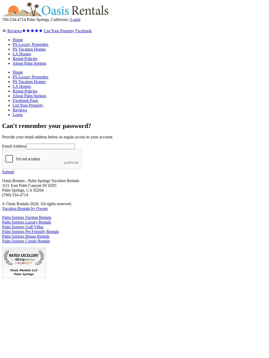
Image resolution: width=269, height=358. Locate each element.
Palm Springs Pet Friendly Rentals (30, 231)
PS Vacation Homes (29, 49)
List (59, 31)
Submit (8, 172)
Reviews (14, 31)
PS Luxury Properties (30, 44)
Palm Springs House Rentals (25, 236)
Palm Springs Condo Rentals (26, 241)
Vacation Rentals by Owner (25, 208)
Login (75, 19)
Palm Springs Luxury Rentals (26, 222)
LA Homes (22, 54)
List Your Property (28, 105)
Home (18, 39)
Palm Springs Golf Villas (22, 227)
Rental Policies (25, 58)
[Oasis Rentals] (55, 15)
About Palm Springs (29, 63)
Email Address (14, 146)
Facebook (83, 31)
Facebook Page (25, 100)
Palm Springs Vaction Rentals (26, 217)
